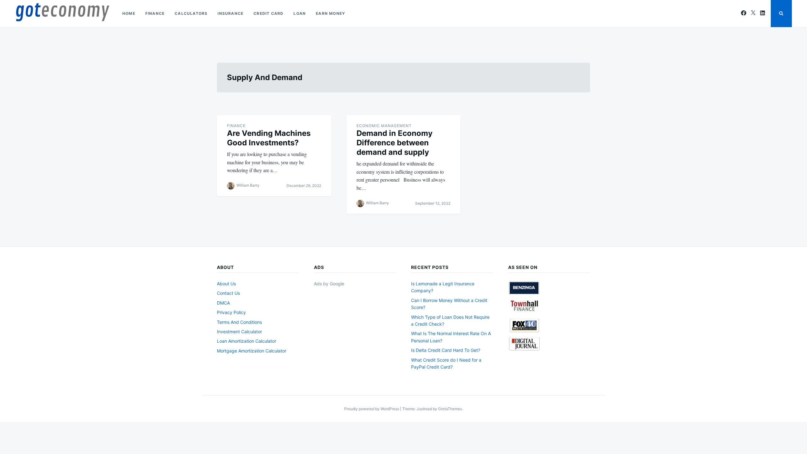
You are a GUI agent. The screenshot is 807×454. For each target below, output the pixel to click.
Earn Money (330, 13)
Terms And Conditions (239, 322)
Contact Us (228, 293)
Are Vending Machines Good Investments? (269, 138)
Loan (299, 13)
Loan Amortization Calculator (246, 341)
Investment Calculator (239, 331)
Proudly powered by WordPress (372, 408)
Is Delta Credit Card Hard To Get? (445, 350)
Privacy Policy (231, 312)
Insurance (230, 13)
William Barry (247, 185)
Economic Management (384, 125)
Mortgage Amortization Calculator (251, 350)
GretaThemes (450, 408)
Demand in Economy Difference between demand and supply (395, 143)
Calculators (191, 13)
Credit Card (268, 13)
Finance (155, 13)
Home (128, 13)
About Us (226, 283)
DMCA (223, 303)
